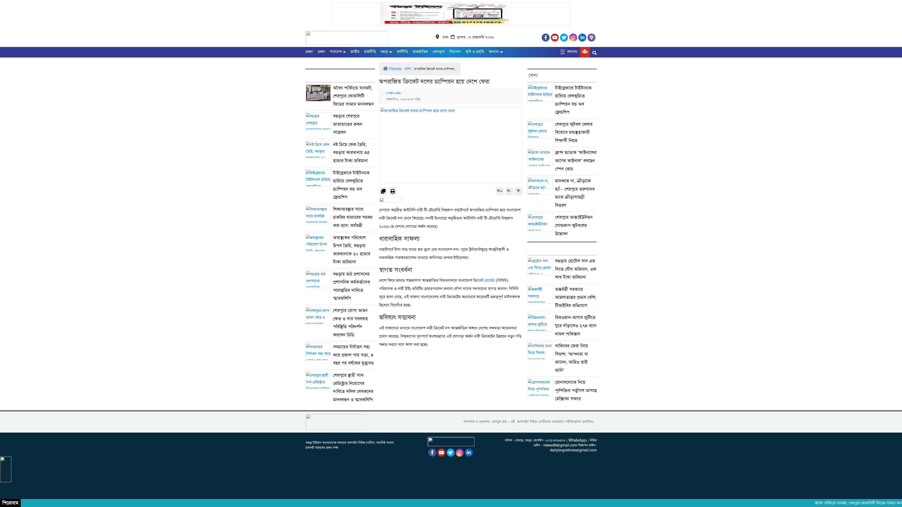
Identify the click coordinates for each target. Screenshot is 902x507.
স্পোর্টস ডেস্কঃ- (393, 93)
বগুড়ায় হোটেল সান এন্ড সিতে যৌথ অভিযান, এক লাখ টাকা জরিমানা (575, 269)
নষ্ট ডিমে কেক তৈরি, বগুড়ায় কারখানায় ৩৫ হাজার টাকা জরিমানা (351, 153)
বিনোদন (455, 51)
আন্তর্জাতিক (420, 51)
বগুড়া (384, 51)
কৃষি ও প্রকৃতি (475, 51)
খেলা (407, 69)
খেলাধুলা (439, 51)
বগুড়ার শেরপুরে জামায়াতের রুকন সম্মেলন (347, 124)
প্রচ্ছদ (309, 51)
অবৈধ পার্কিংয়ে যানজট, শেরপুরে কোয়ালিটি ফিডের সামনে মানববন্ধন (353, 96)
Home (395, 69)
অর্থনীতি (402, 51)
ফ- (509, 191)
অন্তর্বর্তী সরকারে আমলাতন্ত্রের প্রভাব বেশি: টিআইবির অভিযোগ (575, 297)
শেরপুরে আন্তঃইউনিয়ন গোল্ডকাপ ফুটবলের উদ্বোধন (573, 225)
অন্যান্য (494, 51)
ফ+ (499, 191)
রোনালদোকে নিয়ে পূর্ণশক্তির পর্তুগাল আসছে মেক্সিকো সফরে (576, 390)
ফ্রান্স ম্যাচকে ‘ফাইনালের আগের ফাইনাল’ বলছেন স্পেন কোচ (575, 161)
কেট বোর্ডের (486, 280)
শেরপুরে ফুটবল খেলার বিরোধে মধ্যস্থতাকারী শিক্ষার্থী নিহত (573, 132)
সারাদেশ (336, 51)
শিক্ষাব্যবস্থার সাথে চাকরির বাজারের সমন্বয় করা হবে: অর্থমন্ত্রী (353, 217)
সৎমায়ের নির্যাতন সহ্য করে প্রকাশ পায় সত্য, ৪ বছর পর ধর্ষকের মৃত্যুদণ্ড (353, 355)
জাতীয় (354, 51)
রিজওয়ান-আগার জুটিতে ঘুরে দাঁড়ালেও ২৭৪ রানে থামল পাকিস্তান (575, 326)
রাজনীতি (370, 51)
